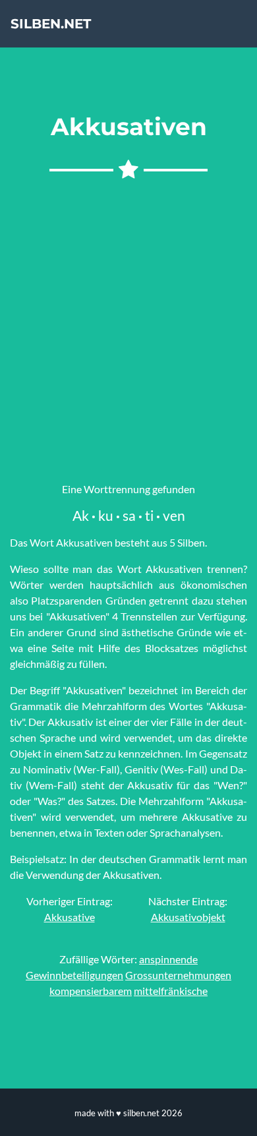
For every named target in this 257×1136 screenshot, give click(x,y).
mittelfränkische (171, 990)
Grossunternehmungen (178, 975)
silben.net (51, 24)
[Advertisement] (128, 326)
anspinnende (168, 959)
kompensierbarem (90, 990)
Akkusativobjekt (188, 917)
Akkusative (69, 917)
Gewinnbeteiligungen (74, 975)
